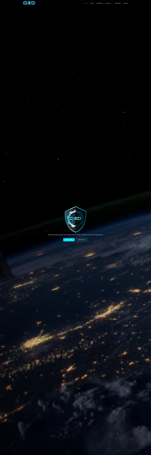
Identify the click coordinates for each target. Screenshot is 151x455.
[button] (69, 239)
